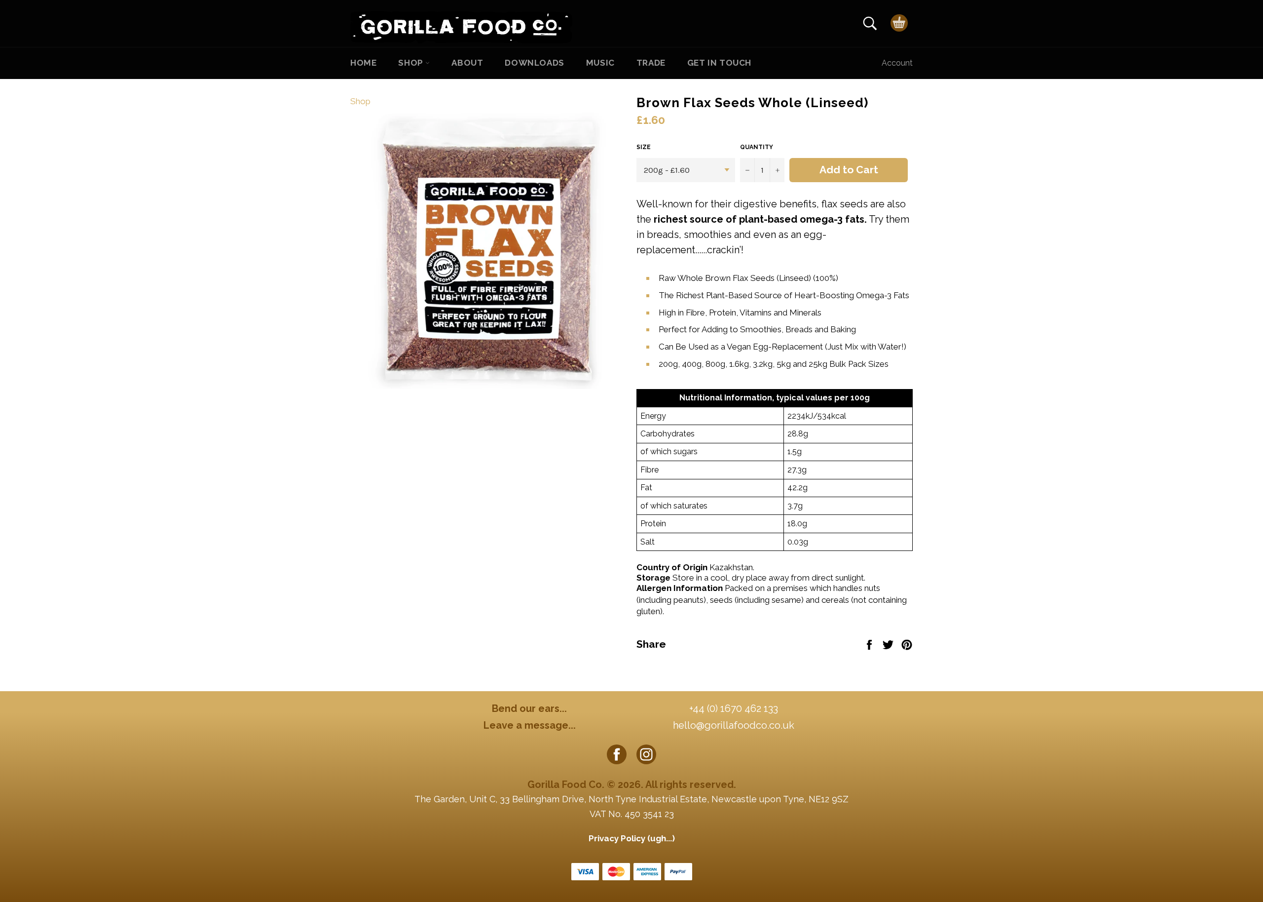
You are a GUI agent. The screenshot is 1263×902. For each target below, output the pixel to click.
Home (363, 63)
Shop (411, 63)
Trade (651, 63)
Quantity (756, 147)
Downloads (534, 63)
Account (897, 63)
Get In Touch (719, 63)
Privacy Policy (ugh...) (632, 838)
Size (643, 147)
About (467, 63)
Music (600, 63)
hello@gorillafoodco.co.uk (733, 725)
